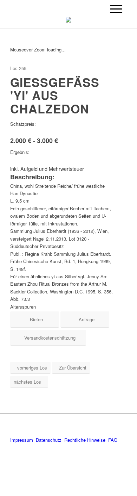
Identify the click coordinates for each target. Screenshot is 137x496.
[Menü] (116, 9)
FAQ (112, 439)
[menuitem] (116, 9)
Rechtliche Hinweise (85, 439)
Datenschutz (48, 439)
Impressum (21, 439)
